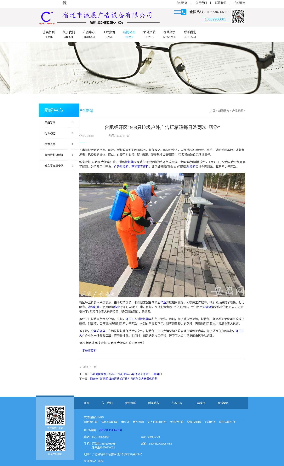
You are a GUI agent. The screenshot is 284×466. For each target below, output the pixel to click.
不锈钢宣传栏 (140, 166)
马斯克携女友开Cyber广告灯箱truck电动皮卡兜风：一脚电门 (126, 374)
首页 (86, 402)
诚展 (100, 461)
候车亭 (125, 422)
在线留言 (240, 2)
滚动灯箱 (93, 307)
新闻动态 (223, 110)
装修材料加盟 (109, 422)
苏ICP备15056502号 (110, 430)
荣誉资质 (130, 402)
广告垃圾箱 (121, 166)
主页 (212, 110)
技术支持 (50, 144)
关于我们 (201, 2)
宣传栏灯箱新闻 (54, 155)
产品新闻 (50, 122)
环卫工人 (131, 319)
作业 (163, 302)
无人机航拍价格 (156, 422)
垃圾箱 (129, 162)
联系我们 (220, 2)
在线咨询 (182, 2)
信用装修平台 (227, 422)
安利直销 (209, 422)
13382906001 (215, 19)
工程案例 (200, 402)
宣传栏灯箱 (177, 422)
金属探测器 (194, 422)
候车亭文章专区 (54, 165)
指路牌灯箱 (91, 422)
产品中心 (176, 402)
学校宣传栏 (89, 350)
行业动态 (50, 133)
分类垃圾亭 (98, 331)
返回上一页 (90, 367)
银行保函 (138, 422)
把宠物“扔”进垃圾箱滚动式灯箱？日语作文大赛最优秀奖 (123, 378)
